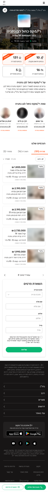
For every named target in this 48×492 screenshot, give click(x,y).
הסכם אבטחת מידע (38, 473)
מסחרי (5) (7, 151)
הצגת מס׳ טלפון (34, 487)
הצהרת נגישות (24, 466)
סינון (39, 159)
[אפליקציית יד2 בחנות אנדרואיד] (27, 443)
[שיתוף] (5, 10)
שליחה (24, 349)
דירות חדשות (9, 481)
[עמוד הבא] (5, 275)
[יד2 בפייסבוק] (20, 443)
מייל (40, 325)
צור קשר (10, 472)
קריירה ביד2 (24, 481)
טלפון (40, 314)
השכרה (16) (23, 151)
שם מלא (39, 302)
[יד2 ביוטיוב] (13, 443)
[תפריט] (44, 3)
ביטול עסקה (38, 481)
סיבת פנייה (38, 290)
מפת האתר (24, 472)
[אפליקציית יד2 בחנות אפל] (34, 443)
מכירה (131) (39, 151)
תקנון (38, 466)
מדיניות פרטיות (9, 466)
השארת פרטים (11, 487)
